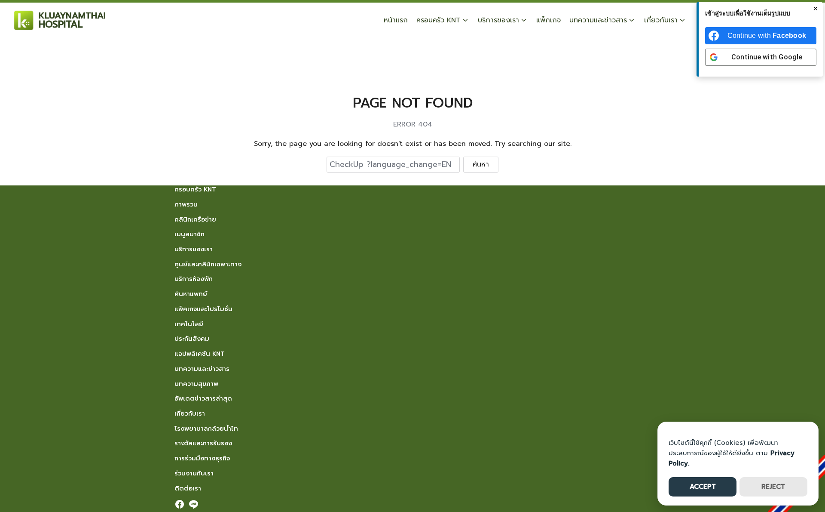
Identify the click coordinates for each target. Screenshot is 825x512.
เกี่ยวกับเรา (661, 20)
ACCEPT (703, 486)
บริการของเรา (498, 20)
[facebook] (179, 504)
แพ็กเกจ (548, 20)
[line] (193, 504)
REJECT (773, 486)
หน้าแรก (396, 20)
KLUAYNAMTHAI (72, 15)
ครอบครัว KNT (438, 20)
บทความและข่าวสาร (598, 20)
